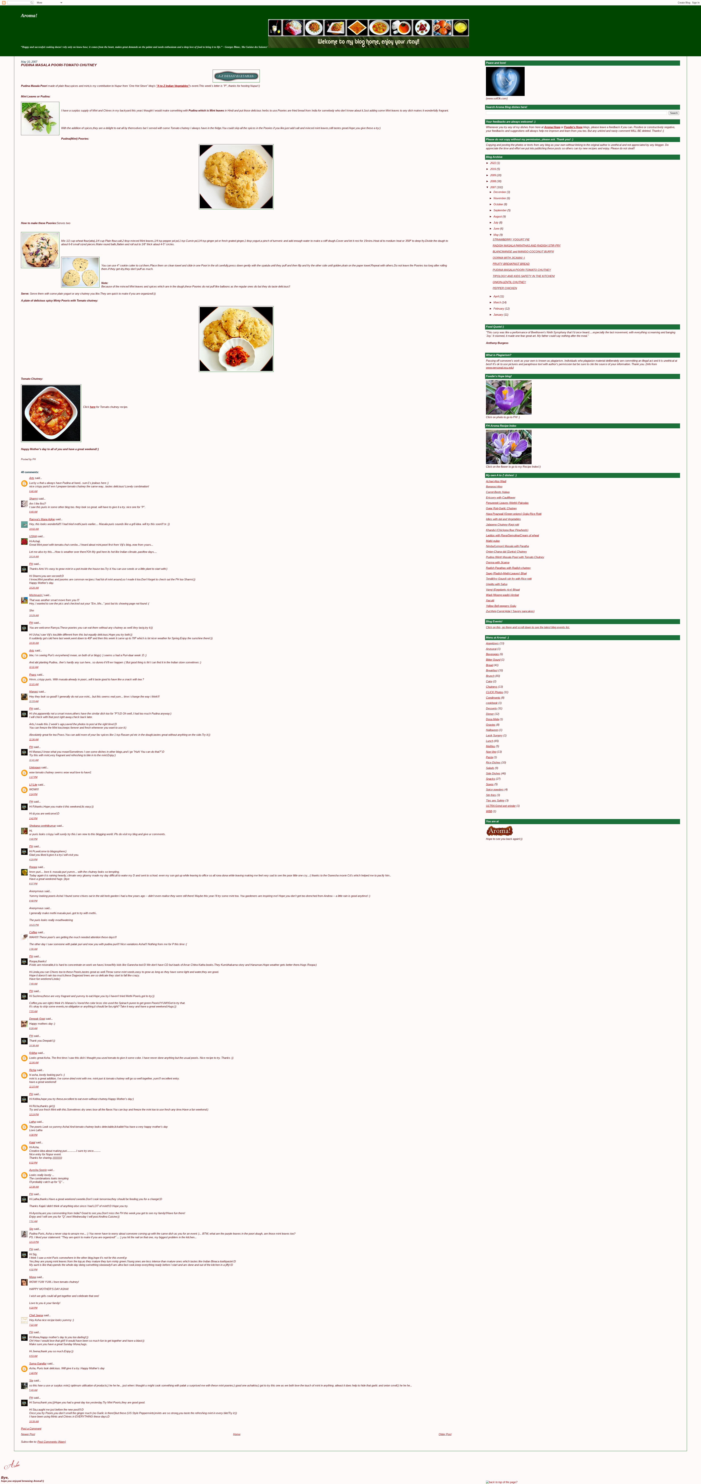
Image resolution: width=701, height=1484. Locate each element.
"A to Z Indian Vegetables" (172, 85)
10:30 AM (34, 643)
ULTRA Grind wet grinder (501, 805)
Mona (32, 1277)
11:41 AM (34, 760)
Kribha (33, 1052)
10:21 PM (34, 925)
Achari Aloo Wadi (496, 481)
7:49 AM (33, 984)
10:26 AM (34, 588)
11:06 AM (34, 1063)
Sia (31, 1380)
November (500, 198)
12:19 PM (34, 1114)
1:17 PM (33, 777)
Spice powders (495, 789)
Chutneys (491, 686)
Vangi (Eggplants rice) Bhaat (503, 589)
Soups (490, 784)
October (498, 204)
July (496, 222)
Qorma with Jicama (497, 562)
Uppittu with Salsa (496, 584)
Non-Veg (491, 751)
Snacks (490, 778)
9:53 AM (33, 1356)
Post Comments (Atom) (51, 1441)
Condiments (493, 697)
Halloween (492, 730)
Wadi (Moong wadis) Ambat (502, 595)
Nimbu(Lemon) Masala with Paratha (507, 546)
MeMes (490, 746)
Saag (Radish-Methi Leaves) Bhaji (506, 573)
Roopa (33, 867)
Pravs (32, 674)
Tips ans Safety (495, 800)
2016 (493, 169)
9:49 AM (33, 512)
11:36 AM (34, 739)
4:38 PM (33, 1135)
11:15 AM (34, 1087)
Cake (489, 681)
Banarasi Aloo (494, 486)
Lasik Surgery (494, 735)
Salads (490, 768)
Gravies (490, 724)
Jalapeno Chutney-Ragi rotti (502, 524)
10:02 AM (34, 529)
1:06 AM (33, 949)
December (500, 192)
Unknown (35, 767)
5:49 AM (33, 1390)
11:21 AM (34, 684)
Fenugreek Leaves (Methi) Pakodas (507, 502)
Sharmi (33, 498)
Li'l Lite (33, 784)
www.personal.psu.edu (499, 367)
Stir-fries (491, 795)
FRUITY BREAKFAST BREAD (511, 263)
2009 (493, 175)
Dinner (490, 713)
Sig (31, 1228)
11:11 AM (33, 667)
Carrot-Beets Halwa (498, 492)
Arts (31, 478)
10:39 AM (34, 1421)
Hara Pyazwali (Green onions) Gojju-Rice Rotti (513, 513)
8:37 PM (33, 884)
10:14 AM (34, 557)
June (496, 228)
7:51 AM (33, 1221)
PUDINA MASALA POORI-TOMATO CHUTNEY (59, 65)
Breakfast (491, 670)
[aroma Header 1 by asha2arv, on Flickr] (368, 47)
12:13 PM (34, 1242)
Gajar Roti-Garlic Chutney (501, 508)
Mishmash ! (36, 595)
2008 (493, 181)
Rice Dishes (493, 762)
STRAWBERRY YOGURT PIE (511, 239)
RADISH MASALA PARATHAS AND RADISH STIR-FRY (527, 245)
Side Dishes (493, 773)
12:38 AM (34, 1187)
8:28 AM (33, 1028)
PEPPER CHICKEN (505, 288)
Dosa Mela (492, 719)
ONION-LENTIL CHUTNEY (509, 282)
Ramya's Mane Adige (42, 519)
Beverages (492, 654)
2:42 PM (33, 818)
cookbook (492, 703)
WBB (489, 811)
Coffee (33, 932)
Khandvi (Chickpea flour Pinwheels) (507, 530)
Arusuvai (491, 648)
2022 (493, 163)
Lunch (489, 741)
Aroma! (29, 15)
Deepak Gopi (37, 1018)
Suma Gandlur (38, 1363)
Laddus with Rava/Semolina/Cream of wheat (512, 535)
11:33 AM (34, 701)
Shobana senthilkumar (42, 825)
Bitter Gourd (493, 659)
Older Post (445, 1434)
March (497, 302)
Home (236, 1434)
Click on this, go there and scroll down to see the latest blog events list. (528, 627)
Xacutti (490, 600)
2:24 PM (33, 794)
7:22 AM (33, 1325)
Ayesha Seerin (38, 1170)
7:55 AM (33, 1011)
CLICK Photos (494, 692)
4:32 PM (33, 1270)
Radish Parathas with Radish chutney (508, 567)
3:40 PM (33, 839)
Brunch (490, 675)
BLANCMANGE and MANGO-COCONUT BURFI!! (523, 251)
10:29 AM (34, 615)
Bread (489, 665)
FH (31, 563)
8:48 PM (33, 901)
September (500, 210)
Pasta (489, 757)
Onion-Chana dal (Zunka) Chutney (506, 551)
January (498, 314)
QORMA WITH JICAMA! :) (509, 257)
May (496, 234)
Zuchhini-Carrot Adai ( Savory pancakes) (510, 611)
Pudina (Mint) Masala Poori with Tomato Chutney (515, 557)
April (496, 296)
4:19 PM (33, 859)
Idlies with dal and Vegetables (503, 519)
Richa (32, 1070)
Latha (32, 1121)
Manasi (33, 691)
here (92, 406)
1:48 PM (33, 1373)
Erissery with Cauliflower (500, 497)
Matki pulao (493, 540)
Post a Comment (31, 1428)
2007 (493, 187)
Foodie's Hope (573, 127)
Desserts (491, 708)
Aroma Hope (552, 127)
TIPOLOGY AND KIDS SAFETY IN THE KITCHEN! (524, 276)
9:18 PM (33, 1308)
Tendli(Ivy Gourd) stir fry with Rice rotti (509, 578)
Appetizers (492, 643)
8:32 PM (33, 1163)
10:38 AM (34, 1046)
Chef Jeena (36, 1315)
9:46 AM (33, 491)
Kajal (32, 1142)
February (499, 308)
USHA (33, 536)
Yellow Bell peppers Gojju (501, 605)
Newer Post (28, 1434)
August (498, 216)
